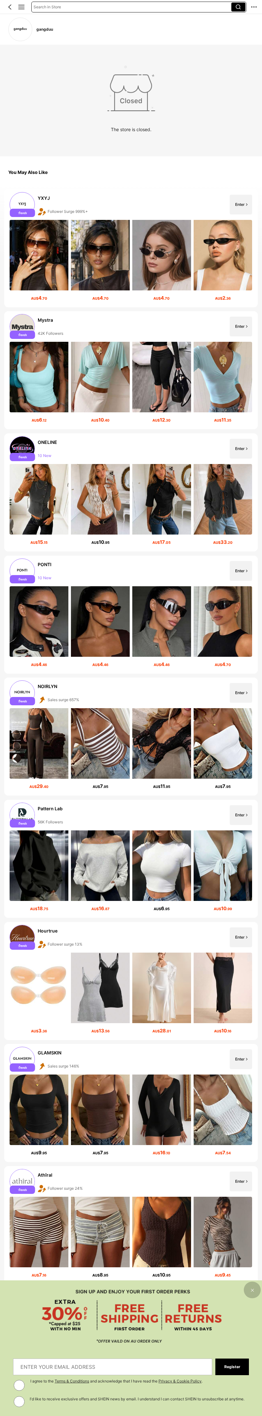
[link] (20, 29)
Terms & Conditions (72, 1381)
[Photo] (22, 204)
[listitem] (131, 248)
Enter (240, 204)
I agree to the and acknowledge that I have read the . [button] (116, 1381)
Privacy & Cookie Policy (180, 1381)
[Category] (21, 7)
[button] (10, 7)
